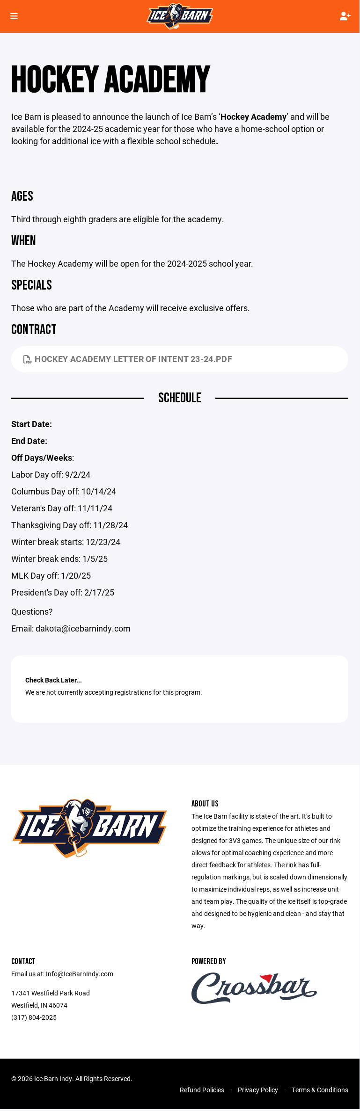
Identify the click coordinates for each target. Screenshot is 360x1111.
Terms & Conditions (320, 1089)
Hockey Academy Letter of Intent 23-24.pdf (133, 358)
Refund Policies (202, 1089)
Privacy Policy (258, 1089)
